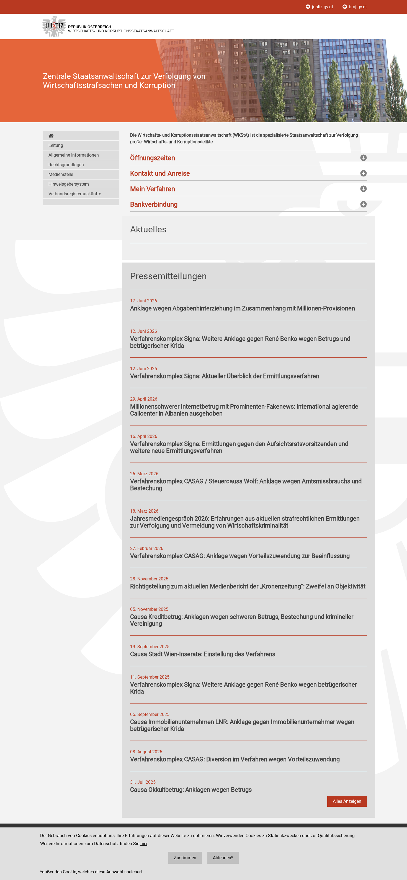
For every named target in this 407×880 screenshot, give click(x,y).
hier (143, 843)
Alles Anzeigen (347, 801)
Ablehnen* (223, 857)
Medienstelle (60, 174)
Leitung (55, 145)
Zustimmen (185, 857)
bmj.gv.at (357, 6)
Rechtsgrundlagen (66, 164)
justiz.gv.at (322, 6)
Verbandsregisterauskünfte (74, 193)
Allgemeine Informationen (73, 155)
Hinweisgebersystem (68, 184)
